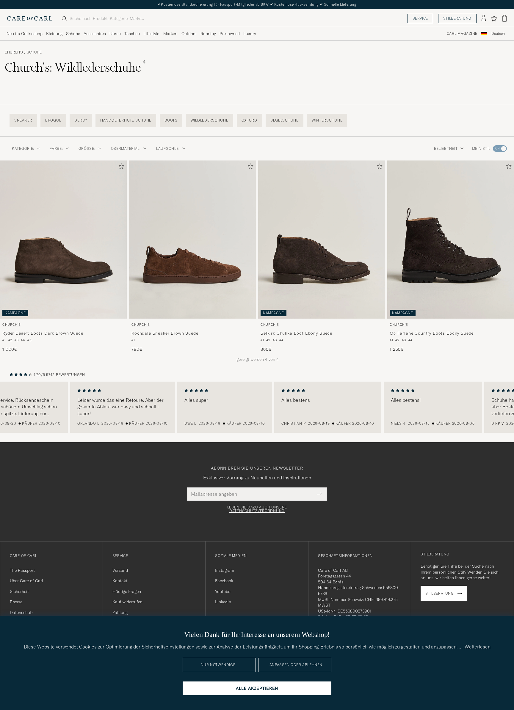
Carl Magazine (462, 34)
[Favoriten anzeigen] (494, 18)
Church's (14, 52)
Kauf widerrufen (127, 601)
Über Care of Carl (26, 580)
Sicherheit (19, 591)
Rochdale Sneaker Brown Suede (164, 333)
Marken (170, 33)
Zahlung (120, 612)
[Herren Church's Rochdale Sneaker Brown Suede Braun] (192, 239)
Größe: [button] (87, 148)
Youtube (222, 591)
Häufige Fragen (126, 591)
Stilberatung (457, 18)
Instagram (224, 570)
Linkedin (223, 601)
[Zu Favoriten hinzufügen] (120, 167)
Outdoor (189, 33)
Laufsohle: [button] (168, 148)
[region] (257, 407)
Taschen (132, 33)
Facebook (224, 580)
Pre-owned (230, 33)
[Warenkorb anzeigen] (504, 18)
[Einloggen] (484, 18)
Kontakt (119, 580)
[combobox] (498, 33)
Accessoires (95, 33)
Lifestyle (151, 33)
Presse (16, 601)
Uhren (115, 33)
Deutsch (498, 34)
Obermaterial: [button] (126, 148)
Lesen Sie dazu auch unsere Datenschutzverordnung (257, 509)
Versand (120, 570)
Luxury (249, 33)
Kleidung (54, 33)
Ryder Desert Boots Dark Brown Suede (42, 333)
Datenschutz (21, 612)
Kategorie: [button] (23, 148)
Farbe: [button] (56, 148)
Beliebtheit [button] (446, 148)
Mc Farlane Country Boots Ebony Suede (432, 333)
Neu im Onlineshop (25, 33)
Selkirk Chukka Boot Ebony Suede (296, 333)
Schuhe (73, 33)
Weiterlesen (478, 646)
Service (420, 18)
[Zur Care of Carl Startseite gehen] (29, 18)
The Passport (22, 570)
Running (208, 33)
